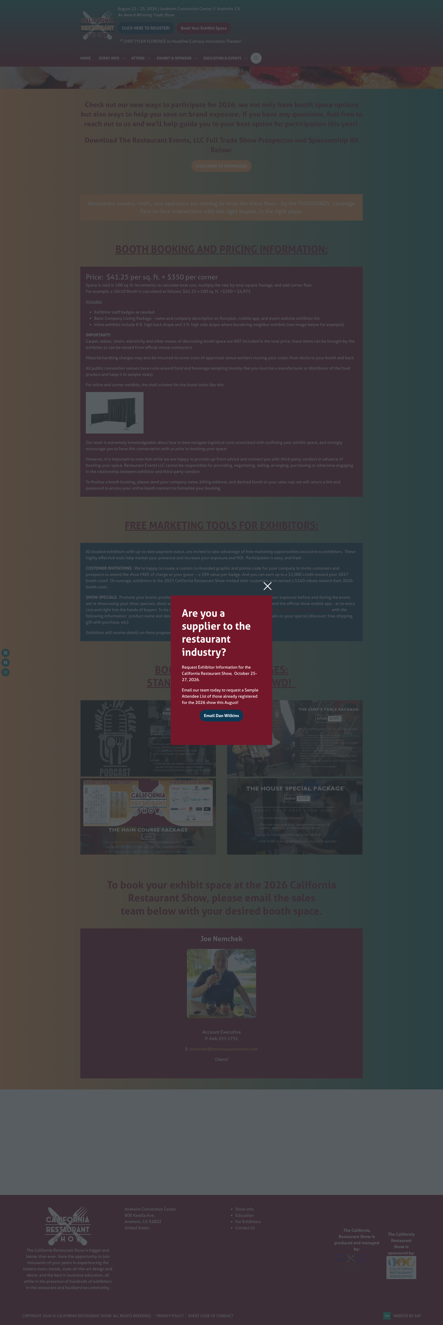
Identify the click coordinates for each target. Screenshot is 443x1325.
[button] (267, 586)
